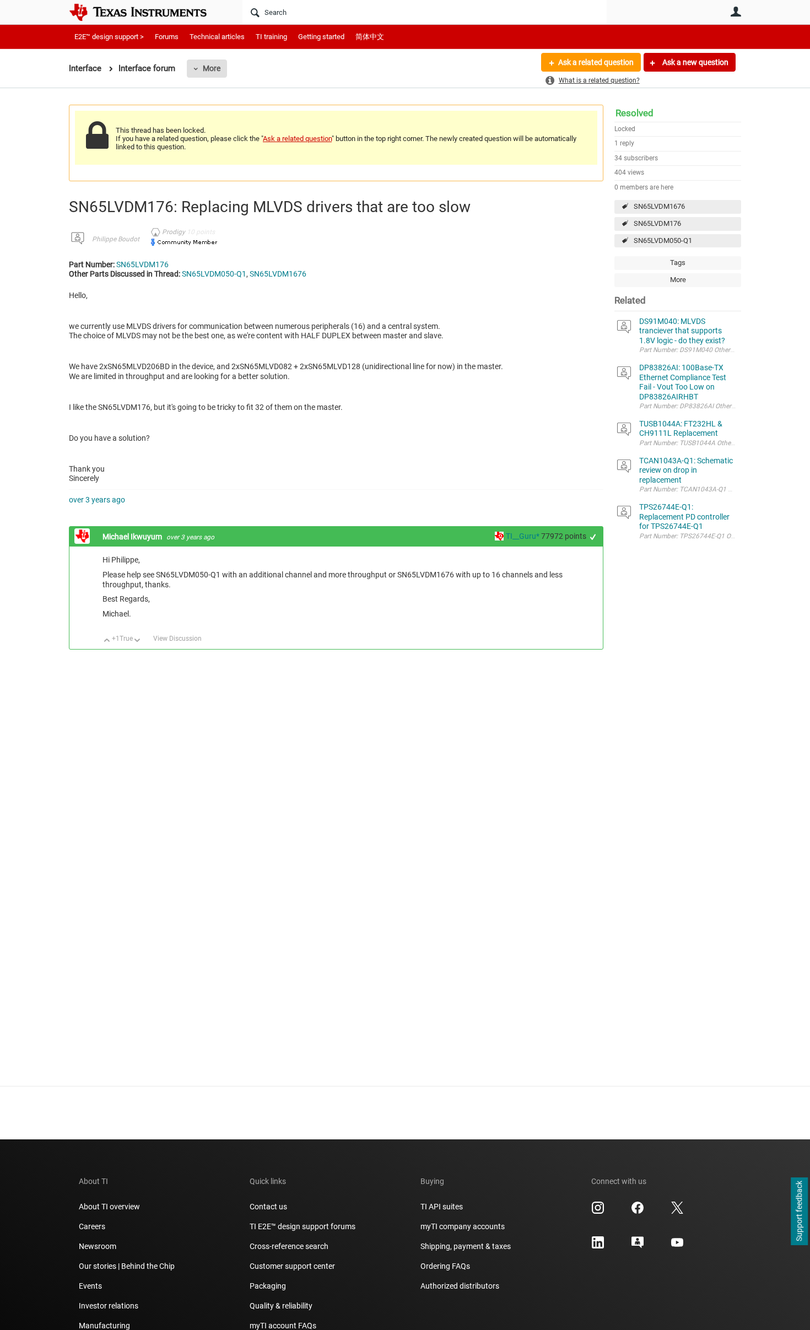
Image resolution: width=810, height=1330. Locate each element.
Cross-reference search (289, 1246)
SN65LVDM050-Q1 (663, 240)
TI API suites (441, 1206)
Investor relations (108, 1305)
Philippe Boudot (115, 239)
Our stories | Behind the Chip (127, 1266)
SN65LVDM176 (657, 223)
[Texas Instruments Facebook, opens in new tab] (637, 1211)
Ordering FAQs (445, 1266)
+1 (593, 537)
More (211, 68)
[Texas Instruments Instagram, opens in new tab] (597, 1211)
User (735, 11)
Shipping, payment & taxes (465, 1246)
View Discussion (177, 638)
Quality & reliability (281, 1305)
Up (107, 641)
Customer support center (292, 1266)
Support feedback (799, 1211)
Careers (92, 1226)
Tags (677, 262)
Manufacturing (104, 1325)
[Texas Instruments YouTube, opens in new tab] (677, 1246)
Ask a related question (596, 62)
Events (90, 1286)
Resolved (634, 112)
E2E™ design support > (109, 37)
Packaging (268, 1286)
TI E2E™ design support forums (302, 1226)
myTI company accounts (462, 1226)
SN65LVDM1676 (659, 206)
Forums (167, 37)
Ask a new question (694, 62)
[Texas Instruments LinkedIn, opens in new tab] (597, 1246)
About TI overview (109, 1206)
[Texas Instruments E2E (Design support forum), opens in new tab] (637, 1246)
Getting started (321, 37)
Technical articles (217, 37)
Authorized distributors (459, 1286)
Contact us (268, 1206)
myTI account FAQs (283, 1325)
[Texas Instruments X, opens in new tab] (677, 1211)
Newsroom (97, 1246)
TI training (271, 37)
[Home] (146, 12)
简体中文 (369, 37)
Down (137, 641)
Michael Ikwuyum (133, 536)
